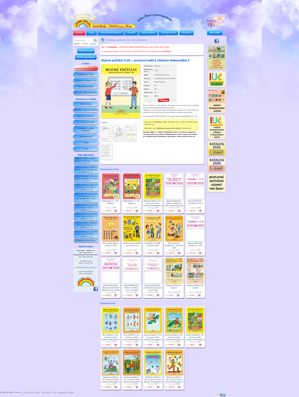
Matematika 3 (143, 40)
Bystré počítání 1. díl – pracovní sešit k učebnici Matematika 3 (153, 203)
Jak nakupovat (168, 33)
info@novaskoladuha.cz (88, 267)
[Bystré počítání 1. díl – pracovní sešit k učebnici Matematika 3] (153, 199)
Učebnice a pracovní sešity (86, 68)
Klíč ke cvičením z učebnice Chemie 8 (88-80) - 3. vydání (86, 178)
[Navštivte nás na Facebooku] (95, 291)
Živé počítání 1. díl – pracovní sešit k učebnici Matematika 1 (110, 337)
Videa (85, 142)
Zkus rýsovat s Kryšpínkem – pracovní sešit (174, 245)
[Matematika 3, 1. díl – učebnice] (111, 199)
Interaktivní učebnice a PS (85, 80)
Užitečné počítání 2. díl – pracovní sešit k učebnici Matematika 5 (174, 379)
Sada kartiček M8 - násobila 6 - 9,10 (195, 244)
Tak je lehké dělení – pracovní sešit (110, 244)
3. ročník (132, 40)
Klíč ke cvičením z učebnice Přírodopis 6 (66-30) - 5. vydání (86, 225)
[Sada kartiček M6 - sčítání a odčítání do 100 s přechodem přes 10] (174, 199)
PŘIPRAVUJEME (85, 50)
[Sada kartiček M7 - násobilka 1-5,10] (195, 199)
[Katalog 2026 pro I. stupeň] (174, 283)
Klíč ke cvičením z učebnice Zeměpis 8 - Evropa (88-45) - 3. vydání (86, 169)
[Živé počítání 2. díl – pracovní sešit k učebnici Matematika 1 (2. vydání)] (132, 333)
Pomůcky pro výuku (86, 74)
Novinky (131, 33)
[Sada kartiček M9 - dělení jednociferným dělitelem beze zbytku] (111, 283)
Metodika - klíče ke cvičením (85, 110)
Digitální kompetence (86, 116)
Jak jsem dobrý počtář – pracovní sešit (132, 244)
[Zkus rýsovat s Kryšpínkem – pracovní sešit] (174, 241)
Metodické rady (85, 136)
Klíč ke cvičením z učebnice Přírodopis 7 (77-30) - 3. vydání (86, 187)
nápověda (92, 44)
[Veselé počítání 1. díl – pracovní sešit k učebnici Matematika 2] (153, 333)
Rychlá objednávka (86, 57)
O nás (85, 149)
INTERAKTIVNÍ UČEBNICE (110, 33)
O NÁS (91, 33)
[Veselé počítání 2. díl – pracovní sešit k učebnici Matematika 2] (174, 333)
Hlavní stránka (29, 392)
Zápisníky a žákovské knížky (86, 92)
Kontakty (186, 33)
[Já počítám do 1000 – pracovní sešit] (153, 241)
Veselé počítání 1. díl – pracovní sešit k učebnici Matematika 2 (153, 337)
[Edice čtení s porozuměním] (154, 18)
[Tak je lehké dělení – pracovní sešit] (111, 241)
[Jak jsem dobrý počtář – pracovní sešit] (132, 241)
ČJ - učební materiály (85, 122)
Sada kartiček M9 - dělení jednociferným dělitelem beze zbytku (111, 287)
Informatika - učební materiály (86, 129)
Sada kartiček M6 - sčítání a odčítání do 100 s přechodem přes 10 (174, 204)
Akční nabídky (148, 33)
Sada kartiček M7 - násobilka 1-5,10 (195, 202)
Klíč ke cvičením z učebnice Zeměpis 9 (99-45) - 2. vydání (86, 160)
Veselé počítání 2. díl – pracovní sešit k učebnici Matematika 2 (174, 337)
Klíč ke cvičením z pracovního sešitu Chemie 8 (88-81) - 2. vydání (86, 234)
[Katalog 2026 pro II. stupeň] (195, 283)
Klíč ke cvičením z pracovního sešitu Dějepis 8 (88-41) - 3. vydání (86, 216)
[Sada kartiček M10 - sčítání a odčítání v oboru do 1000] (132, 283)
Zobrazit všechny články (86, 240)
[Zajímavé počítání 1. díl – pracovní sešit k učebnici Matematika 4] (111, 375)
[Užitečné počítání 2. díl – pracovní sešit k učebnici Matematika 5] (174, 375)
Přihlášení (215, 33)
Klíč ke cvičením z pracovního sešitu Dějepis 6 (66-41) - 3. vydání (86, 207)
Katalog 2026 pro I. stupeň (174, 286)
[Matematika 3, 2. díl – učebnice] (132, 199)
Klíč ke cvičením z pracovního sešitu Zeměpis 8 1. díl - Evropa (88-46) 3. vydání (86, 197)
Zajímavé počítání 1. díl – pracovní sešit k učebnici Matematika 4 (110, 379)
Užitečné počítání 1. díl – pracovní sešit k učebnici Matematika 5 (153, 379)
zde (153, 124)
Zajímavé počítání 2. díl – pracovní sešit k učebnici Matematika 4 (132, 379)
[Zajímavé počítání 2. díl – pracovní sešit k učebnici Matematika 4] (132, 375)
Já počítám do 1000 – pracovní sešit (153, 244)
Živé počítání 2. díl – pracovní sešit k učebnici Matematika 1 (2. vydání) (132, 338)
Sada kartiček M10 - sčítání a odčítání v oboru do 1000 (132, 287)
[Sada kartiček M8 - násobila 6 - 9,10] (195, 241)
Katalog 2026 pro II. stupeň (195, 286)
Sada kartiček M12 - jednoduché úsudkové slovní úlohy (153, 287)
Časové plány (85, 104)
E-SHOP (79, 33)
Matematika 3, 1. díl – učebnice (110, 202)
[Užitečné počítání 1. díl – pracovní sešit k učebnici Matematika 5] (153, 375)
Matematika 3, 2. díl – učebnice (132, 202)
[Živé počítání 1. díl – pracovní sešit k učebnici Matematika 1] (111, 333)
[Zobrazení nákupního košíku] (214, 21)
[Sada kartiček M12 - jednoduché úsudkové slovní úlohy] (153, 283)
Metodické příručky (86, 86)
